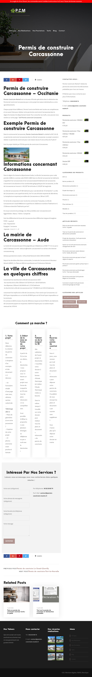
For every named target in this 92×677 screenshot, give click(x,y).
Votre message (8, 524)
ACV (64, 177)
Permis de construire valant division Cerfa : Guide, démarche (73, 252)
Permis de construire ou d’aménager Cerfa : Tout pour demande (74, 271)
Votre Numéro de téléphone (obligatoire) (13, 512)
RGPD (79, 673)
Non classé (81, 302)
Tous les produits (68, 213)
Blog (55, 31)
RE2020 (65, 209)
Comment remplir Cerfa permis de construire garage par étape (73, 284)
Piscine (65, 200)
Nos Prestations (39, 31)
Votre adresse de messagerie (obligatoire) (13, 499)
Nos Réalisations (24, 31)
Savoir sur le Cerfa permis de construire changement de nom (74, 245)
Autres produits (67, 181)
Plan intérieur (67, 204)
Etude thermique (68, 190)
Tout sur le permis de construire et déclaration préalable (45, 611)
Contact (62, 31)
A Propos (12, 31)
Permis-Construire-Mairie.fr (12, 99)
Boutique (85, 673)
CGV (63, 673)
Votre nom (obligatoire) (11, 488)
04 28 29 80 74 (48, 488)
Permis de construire (69, 195)
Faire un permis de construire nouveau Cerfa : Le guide (16, 611)
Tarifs (49, 31)
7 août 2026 (10, 608)
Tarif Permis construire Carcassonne (30, 118)
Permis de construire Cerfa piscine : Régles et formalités (73, 277)
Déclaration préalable (69, 186)
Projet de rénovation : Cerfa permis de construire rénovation (74, 239)
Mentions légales (70, 673)
